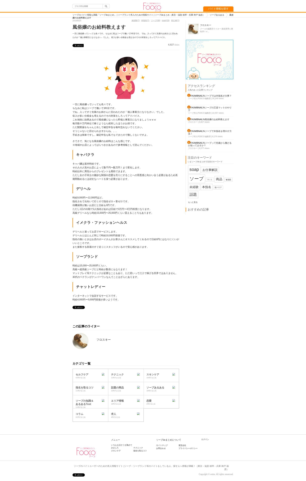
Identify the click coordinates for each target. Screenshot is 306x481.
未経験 (194, 187)
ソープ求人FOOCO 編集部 (199, 98)
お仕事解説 (210, 170)
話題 (193, 194)
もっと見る (193, 202)
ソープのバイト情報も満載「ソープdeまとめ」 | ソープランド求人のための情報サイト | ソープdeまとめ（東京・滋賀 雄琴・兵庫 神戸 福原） (139, 15)
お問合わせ (161, 448)
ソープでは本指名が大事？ (218, 96)
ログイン (205, 439)
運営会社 (182, 445)
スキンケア (116, 451)
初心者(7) (175, 20)
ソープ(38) (155, 20)
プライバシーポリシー (188, 448)
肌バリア (218, 187)
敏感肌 (228, 180)
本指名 (206, 187)
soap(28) (166, 20)
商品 (219, 179)
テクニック (138, 448)
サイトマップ (162, 445)
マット (209, 180)
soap (194, 169)
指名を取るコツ (140, 451)
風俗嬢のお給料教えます (217, 119)
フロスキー (103, 339)
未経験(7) (135, 20)
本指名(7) (145, 20)
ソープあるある (217, 15)
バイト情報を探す (218, 8)
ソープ (196, 178)
